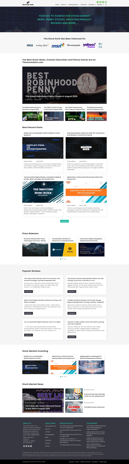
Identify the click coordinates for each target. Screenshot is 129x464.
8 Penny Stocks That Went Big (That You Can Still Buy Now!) (94, 395)
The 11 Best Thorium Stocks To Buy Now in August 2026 (53, 108)
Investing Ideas (49, 434)
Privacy (77, 462)
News (46, 437)
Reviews (47, 446)
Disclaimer (95, 462)
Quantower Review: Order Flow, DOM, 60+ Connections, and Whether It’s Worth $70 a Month (86, 134)
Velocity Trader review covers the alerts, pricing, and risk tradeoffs (85, 323)
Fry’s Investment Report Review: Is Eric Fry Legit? (42, 322)
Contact (47, 432)
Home (57, 4)
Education (48, 440)
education (84, 4)
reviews (99, 4)
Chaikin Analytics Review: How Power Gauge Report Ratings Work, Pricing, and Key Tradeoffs (85, 301)
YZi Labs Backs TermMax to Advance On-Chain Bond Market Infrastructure (63, 240)
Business (47, 443)
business (91, 4)
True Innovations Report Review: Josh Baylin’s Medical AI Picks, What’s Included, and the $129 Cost (42, 178)
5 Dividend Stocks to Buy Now (94, 407)
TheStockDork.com (50, 426)
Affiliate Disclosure (85, 462)
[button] (60, 259)
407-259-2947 (28, 443)
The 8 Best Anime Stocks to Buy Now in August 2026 (31, 108)
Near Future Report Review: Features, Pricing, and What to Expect (43, 301)
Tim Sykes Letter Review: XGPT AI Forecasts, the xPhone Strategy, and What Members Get (42, 279)
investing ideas (73, 4)
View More (64, 221)
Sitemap (71, 462)
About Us (63, 4)
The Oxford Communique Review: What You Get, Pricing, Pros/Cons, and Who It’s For (85, 279)
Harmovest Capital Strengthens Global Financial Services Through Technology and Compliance (91, 240)
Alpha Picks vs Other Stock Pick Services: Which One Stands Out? (84, 178)
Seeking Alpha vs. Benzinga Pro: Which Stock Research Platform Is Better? (91, 357)
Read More (28, 291)
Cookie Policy (103, 462)
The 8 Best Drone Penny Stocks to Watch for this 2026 (95, 108)
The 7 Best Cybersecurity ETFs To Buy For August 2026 (75, 108)
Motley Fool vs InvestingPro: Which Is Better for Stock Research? (42, 134)
